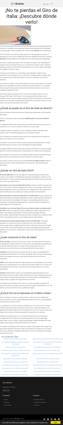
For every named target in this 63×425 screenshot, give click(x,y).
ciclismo (36, 405)
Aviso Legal (7, 405)
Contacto (7, 402)
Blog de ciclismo (39, 399)
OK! (55, 422)
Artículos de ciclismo (40, 402)
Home (6, 399)
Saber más (6, 390)
